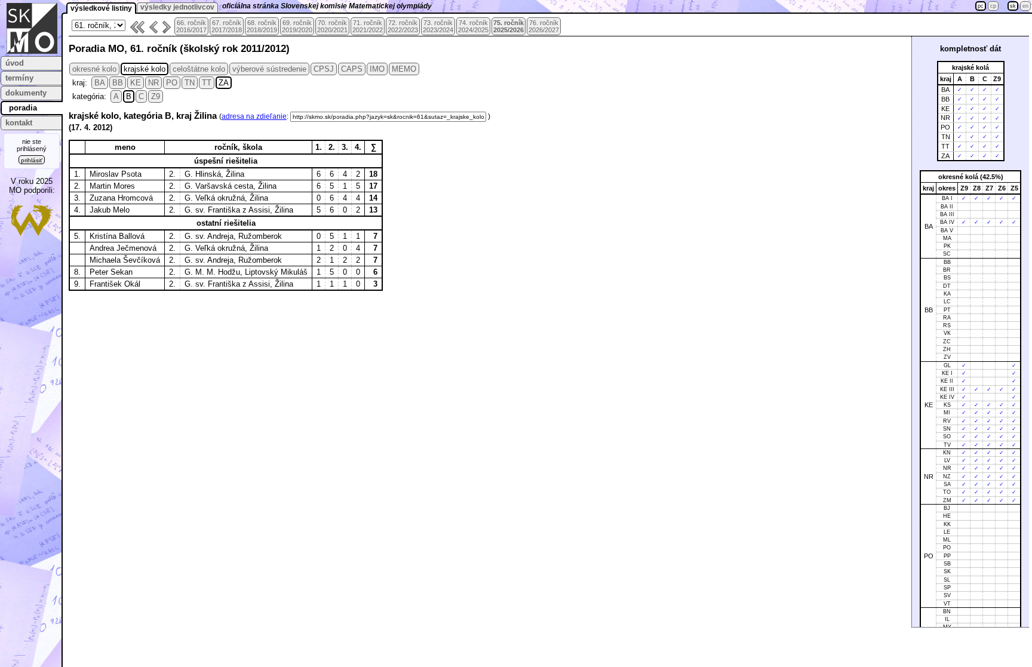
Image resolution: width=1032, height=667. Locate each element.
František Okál (115, 283)
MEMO (404, 68)
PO (171, 82)
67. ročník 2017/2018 (226, 26)
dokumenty (26, 92)
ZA (224, 82)
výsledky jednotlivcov (177, 7)
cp (993, 6)
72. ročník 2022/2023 (403, 26)
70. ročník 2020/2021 (332, 26)
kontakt (18, 122)
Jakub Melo (110, 209)
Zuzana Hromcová (121, 197)
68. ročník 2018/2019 (262, 26)
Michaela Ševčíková (125, 260)
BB (117, 82)
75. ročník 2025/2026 (508, 26)
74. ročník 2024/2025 (473, 26)
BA (99, 82)
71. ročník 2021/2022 (367, 26)
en (1025, 6)
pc (981, 6)
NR (153, 82)
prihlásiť (31, 160)
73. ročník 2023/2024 (438, 26)
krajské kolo (144, 68)
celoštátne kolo (199, 68)
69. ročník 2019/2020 (297, 26)
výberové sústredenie (269, 68)
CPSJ (324, 68)
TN (190, 82)
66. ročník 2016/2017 (191, 26)
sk (1013, 6)
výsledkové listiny (101, 8)
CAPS (352, 68)
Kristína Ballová (117, 236)
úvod (14, 63)
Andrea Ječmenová (123, 248)
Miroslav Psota (116, 174)
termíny (19, 77)
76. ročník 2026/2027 (544, 26)
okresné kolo (94, 68)
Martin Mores (112, 186)
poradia (23, 107)
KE (135, 82)
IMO (377, 68)
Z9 (155, 96)
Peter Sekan (111, 272)
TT (206, 82)
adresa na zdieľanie (254, 116)
